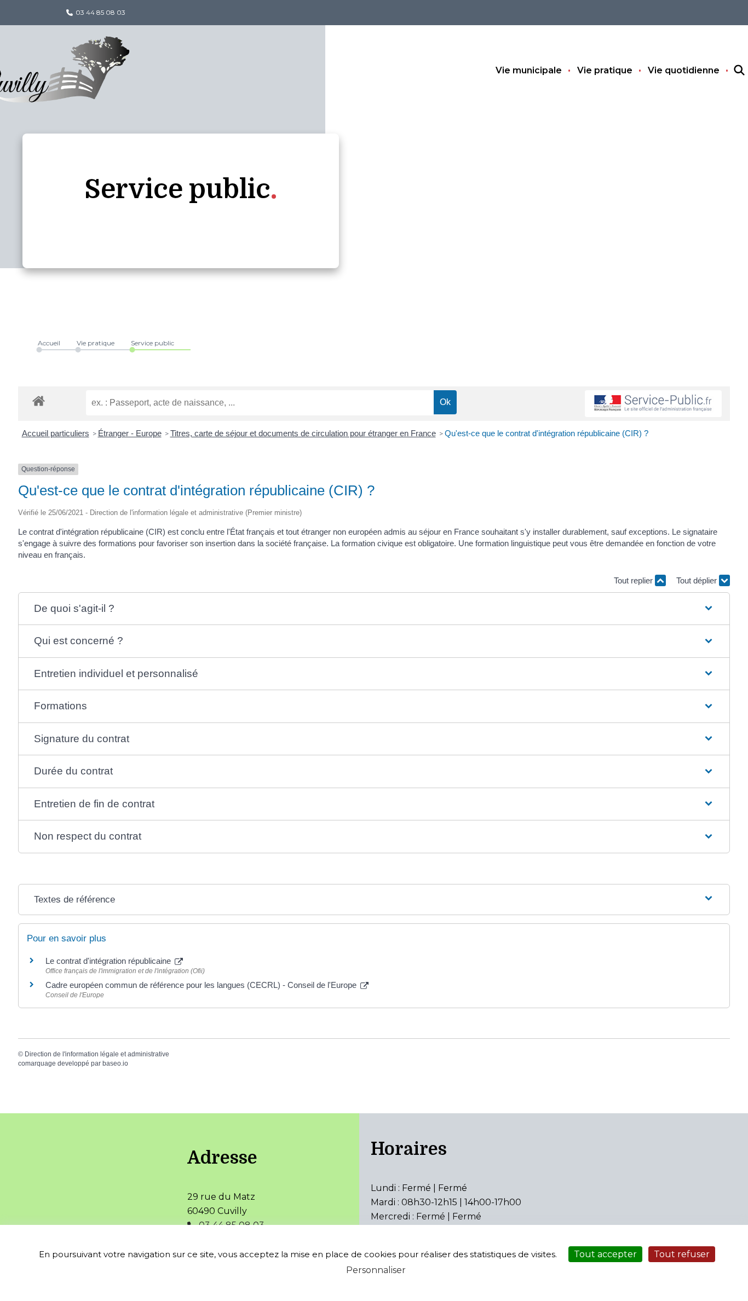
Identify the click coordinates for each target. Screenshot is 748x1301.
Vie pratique (604, 70)
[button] (374, 609)
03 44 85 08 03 (100, 12)
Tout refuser (682, 1254)
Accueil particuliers (55, 433)
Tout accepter (605, 1254)
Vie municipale (529, 70)
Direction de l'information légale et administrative (97, 1054)
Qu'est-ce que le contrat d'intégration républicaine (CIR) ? (546, 433)
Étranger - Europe (130, 433)
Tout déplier (697, 580)
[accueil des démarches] (38, 399)
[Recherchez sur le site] (729, 70)
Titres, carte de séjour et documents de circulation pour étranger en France (303, 433)
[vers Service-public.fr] (653, 403)
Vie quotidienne (684, 70)
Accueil (49, 343)
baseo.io (115, 1063)
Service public (152, 343)
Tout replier (634, 580)
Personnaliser (376, 1270)
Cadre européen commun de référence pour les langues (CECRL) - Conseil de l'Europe (202, 985)
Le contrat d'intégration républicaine (109, 960)
